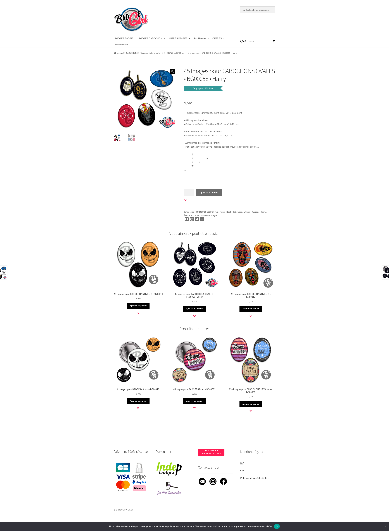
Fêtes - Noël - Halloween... (232, 211)
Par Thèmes (200, 38)
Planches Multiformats (150, 53)
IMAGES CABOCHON (150, 38)
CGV (242, 470)
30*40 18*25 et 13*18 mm (173, 53)
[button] (172, 71)
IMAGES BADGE (124, 38)
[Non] (385, 526)
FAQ (242, 463)
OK (276, 526)
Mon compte (121, 44)
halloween (205, 215)
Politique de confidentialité (254, 477)
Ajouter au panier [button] (138, 305)
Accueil (120, 53)
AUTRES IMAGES (178, 38)
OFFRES (217, 38)
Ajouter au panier (209, 192)
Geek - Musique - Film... (256, 211)
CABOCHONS (132, 53)
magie (214, 215)
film (197, 215)
